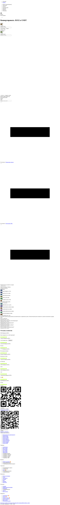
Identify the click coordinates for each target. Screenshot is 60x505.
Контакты (5, 482)
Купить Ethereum (6, 440)
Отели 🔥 (5, 496)
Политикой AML (9, 223)
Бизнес (4, 2)
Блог (4, 480)
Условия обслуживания (18, 502)
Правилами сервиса (10, 162)
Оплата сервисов (6, 498)
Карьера (4, 481)
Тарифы (4, 486)
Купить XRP (5, 443)
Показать (10, 340)
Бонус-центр (5, 491)
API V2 (4, 490)
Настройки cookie (26, 502)
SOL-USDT (5, 451)
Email (1, 98)
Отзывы (4, 479)
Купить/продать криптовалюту (9, 434)
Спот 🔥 (4, 469)
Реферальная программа (7, 487)
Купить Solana (5, 442)
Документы (5, 478)
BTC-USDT (5, 448)
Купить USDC (6, 436)
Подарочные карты (6, 500)
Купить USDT (5, 437)
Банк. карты (5, 499)
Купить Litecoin (6, 441)
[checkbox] (30, 132)
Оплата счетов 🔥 (6, 497)
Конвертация (5, 435)
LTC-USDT (5, 450)
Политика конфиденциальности (6, 502)
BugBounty (5, 488)
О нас (4, 477)
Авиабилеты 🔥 (6, 495)
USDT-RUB (5, 447)
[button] (30, 319)
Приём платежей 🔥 (7, 461)
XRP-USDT (5, 452)
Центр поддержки (6, 476)
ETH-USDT (5, 449)
